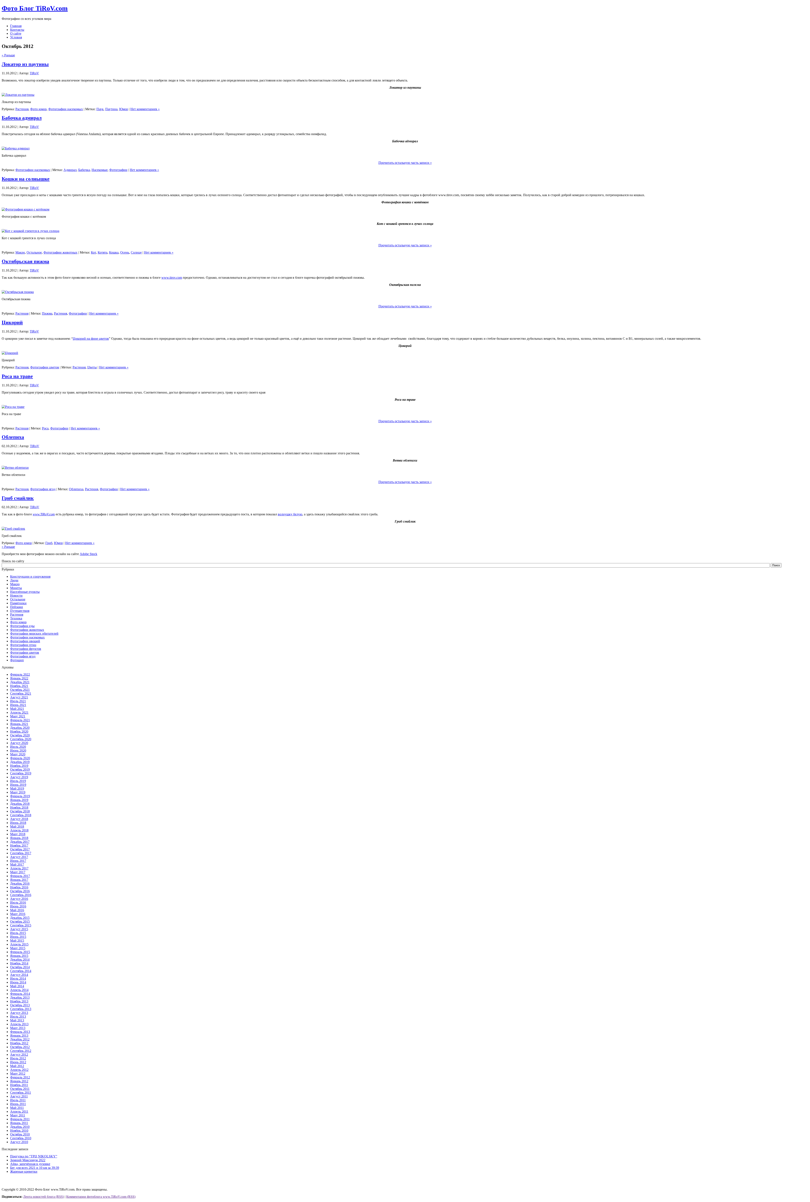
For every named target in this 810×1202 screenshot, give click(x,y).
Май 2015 (17, 940)
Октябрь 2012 (20, 1047)
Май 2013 (17, 1020)
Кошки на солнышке (26, 179)
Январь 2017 (19, 879)
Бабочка (84, 170)
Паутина (111, 109)
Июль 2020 (18, 746)
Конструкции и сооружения (30, 576)
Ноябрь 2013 (19, 1001)
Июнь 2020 (18, 750)
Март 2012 (17, 1073)
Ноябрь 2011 (19, 1085)
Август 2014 (19, 975)
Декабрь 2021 (20, 682)
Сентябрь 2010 (20, 1138)
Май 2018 (17, 826)
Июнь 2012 (18, 1062)
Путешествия (19, 611)
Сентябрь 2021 (20, 693)
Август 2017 (19, 857)
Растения (21, 109)
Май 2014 (17, 986)
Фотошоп (17, 660)
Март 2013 (17, 1028)
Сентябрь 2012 (20, 1051)
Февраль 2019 (20, 796)
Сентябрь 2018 (20, 815)
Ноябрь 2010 (19, 1130)
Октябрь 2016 (20, 891)
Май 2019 (17, 788)
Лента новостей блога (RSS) (43, 1196)
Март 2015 (17, 948)
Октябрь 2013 (20, 1005)
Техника (16, 618)
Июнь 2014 (18, 982)
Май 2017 (17, 864)
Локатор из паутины (25, 64)
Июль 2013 (18, 1016)
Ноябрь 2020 (19, 731)
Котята (102, 252)
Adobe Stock (88, 554)
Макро (20, 252)
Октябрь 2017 (20, 849)
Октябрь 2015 (20, 921)
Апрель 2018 (19, 830)
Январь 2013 (19, 1035)
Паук (100, 109)
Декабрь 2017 (20, 841)
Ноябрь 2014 (19, 963)
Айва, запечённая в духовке (30, 1164)
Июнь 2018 (18, 822)
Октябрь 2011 (20, 1089)
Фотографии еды (22, 626)
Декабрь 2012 (20, 1039)
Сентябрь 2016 (20, 895)
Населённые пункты (25, 592)
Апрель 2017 (19, 868)
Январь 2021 (19, 724)
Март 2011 (17, 1115)
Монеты (16, 588)
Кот (93, 252)
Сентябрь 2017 (20, 853)
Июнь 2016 (18, 906)
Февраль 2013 (20, 1032)
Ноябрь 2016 (19, 887)
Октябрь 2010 (20, 1134)
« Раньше (8, 55)
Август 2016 (19, 898)
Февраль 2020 (20, 758)
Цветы (92, 367)
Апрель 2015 (19, 944)
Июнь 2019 (18, 784)
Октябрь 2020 (20, 735)
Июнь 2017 (18, 860)
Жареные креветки (23, 1171)
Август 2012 (19, 1054)
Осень (124, 252)
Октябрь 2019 (20, 769)
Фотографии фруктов (25, 649)
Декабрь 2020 (20, 727)
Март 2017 (17, 872)
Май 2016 (17, 910)
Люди (14, 580)
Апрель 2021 (19, 712)
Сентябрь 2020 (20, 739)
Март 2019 (17, 792)
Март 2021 (17, 716)
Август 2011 (19, 1096)
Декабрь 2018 (20, 803)
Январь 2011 (19, 1123)
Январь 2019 (19, 800)
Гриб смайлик (18, 498)
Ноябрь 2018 (19, 807)
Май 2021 (17, 708)
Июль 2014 (18, 978)
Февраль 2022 (20, 674)
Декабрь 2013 (20, 997)
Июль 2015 (18, 933)
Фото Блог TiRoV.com (35, 8)
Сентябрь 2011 (20, 1092)
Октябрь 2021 (20, 689)
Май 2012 (17, 1066)
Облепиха (13, 437)
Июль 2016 (18, 902)
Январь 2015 (19, 956)
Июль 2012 (18, 1058)
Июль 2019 (18, 781)
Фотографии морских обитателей (34, 633)
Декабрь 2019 (20, 762)
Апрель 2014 (19, 990)
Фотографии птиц (23, 645)
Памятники (18, 603)
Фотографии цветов (44, 367)
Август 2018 (19, 819)
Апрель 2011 (19, 1111)
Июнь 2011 (18, 1104)
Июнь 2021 (18, 705)
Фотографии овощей (25, 641)
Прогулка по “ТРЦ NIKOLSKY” (33, 1156)
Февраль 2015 (20, 952)
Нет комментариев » (145, 109)
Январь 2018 (19, 838)
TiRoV (34, 73)
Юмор (123, 109)
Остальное (34, 252)
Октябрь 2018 (20, 811)
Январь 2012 (19, 1081)
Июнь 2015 (18, 937)
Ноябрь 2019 (19, 765)
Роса (45, 428)
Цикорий (12, 322)
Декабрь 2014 (20, 959)
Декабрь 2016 (20, 883)
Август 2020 (19, 743)
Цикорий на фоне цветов (91, 338)
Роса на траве (17, 376)
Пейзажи (16, 607)
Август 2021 (19, 697)
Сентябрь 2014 (20, 971)
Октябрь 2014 (20, 967)
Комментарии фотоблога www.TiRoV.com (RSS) (100, 1196)
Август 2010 (19, 1142)
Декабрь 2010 (20, 1127)
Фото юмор (38, 109)
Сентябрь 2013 (20, 1009)
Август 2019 (19, 777)
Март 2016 (17, 914)
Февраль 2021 (20, 720)
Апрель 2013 (19, 1024)
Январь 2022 (19, 678)
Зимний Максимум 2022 (27, 1160)
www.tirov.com (171, 277)
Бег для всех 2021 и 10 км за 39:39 (34, 1167)
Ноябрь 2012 (19, 1043)
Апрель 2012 (19, 1070)
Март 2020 (17, 754)
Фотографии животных (60, 252)
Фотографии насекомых (65, 109)
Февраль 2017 (20, 876)
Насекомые (100, 170)
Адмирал (70, 170)
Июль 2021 (18, 701)
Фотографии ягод (42, 489)
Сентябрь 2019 (20, 773)
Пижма (47, 313)
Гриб (48, 543)
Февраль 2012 (20, 1077)
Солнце (136, 252)
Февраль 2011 (20, 1119)
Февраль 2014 (20, 994)
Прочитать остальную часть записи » (405, 162)
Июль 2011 (18, 1100)
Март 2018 (17, 834)
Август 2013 (19, 1013)
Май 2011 (17, 1108)
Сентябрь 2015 (20, 925)
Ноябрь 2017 (19, 845)
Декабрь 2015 (20, 917)
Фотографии (118, 170)
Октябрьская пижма (25, 261)
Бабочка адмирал (22, 118)
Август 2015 (19, 929)
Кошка (114, 252)
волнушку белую (290, 514)
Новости (16, 595)
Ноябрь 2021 (19, 686)
